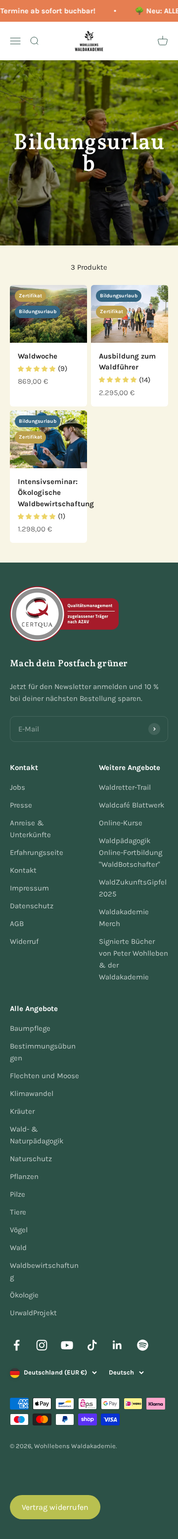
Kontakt (23, 870)
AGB (17, 923)
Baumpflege (30, 1028)
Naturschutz (31, 1158)
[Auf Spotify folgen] (142, 1345)
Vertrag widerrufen (55, 1507)
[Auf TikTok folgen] (92, 1345)
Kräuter (22, 1111)
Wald (18, 1247)
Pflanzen (24, 1176)
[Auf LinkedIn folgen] (117, 1345)
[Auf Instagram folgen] (41, 1345)
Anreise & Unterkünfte (30, 828)
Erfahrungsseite (36, 852)
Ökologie (24, 1295)
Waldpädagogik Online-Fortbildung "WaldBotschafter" (130, 852)
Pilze (17, 1194)
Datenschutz (31, 905)
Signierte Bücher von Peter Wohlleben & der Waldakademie (133, 959)
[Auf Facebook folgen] (16, 1345)
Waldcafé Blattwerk (131, 805)
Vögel (19, 1229)
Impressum (29, 888)
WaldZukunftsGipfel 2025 (133, 888)
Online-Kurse (120, 822)
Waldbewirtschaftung (44, 1271)
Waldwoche (37, 356)
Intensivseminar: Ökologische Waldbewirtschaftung (56, 492)
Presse (21, 805)
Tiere (18, 1212)
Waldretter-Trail (125, 787)
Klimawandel (31, 1093)
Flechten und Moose (44, 1075)
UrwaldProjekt (33, 1312)
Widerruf (24, 941)
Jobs (17, 787)
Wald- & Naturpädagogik (36, 1135)
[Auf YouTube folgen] (67, 1345)
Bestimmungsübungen (43, 1052)
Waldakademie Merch (124, 917)
